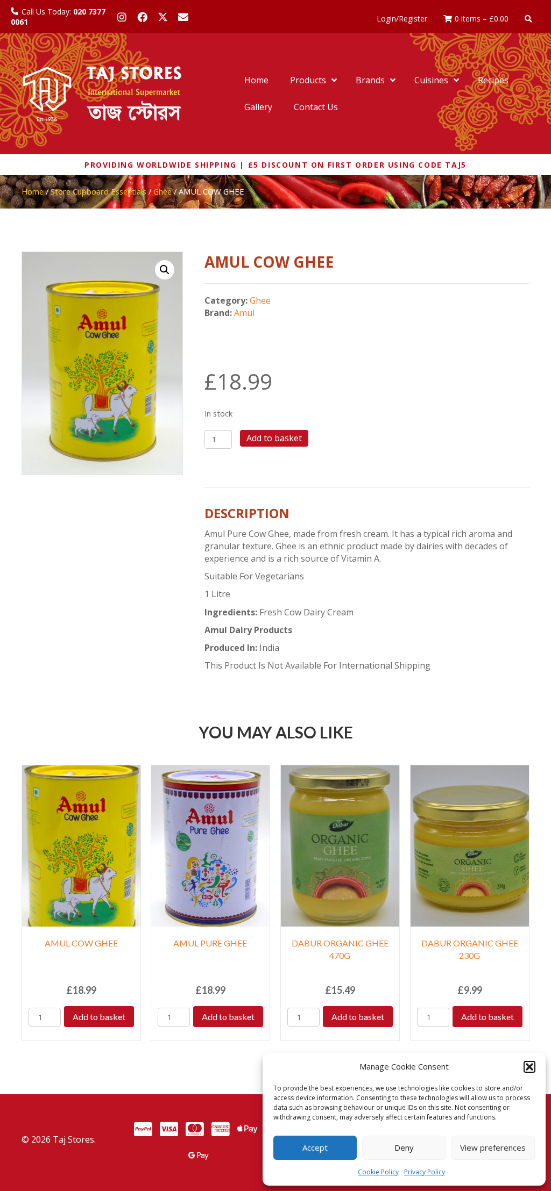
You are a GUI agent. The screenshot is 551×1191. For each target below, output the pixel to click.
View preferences (493, 1147)
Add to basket (274, 438)
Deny (404, 1147)
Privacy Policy (424, 1171)
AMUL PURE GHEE (210, 943)
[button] (529, 1066)
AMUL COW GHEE (81, 943)
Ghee (162, 191)
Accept (315, 1147)
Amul (244, 313)
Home (33, 191)
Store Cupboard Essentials (98, 191)
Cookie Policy (378, 1171)
